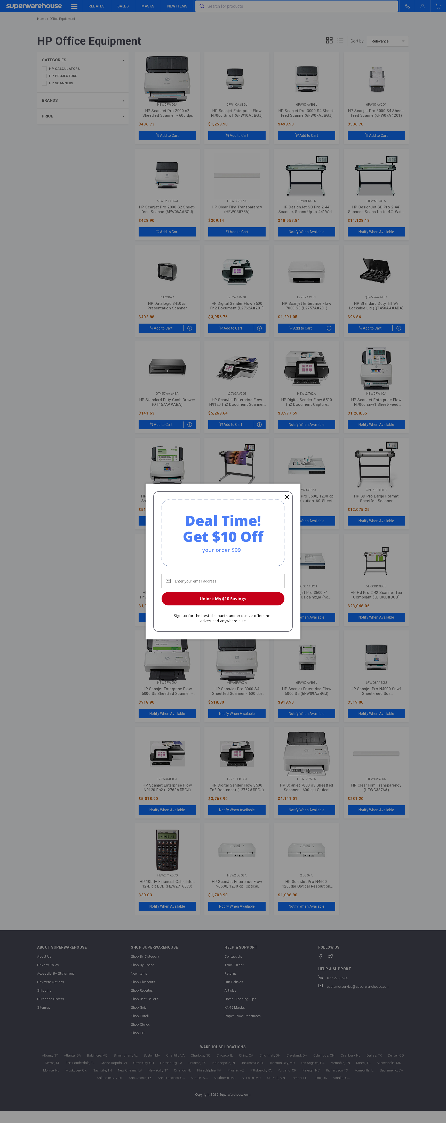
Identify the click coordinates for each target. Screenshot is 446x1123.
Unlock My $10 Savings (223, 599)
